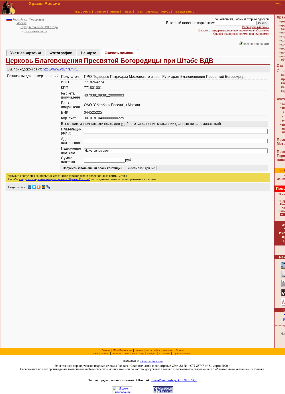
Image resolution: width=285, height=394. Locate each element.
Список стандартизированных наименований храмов (233, 30)
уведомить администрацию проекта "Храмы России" (54, 179)
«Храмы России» (151, 361)
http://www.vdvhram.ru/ (60, 69)
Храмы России (83, 11)
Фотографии (61, 53)
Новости (127, 11)
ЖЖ (127, 353)
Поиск (139, 11)
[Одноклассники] (39, 187)
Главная (106, 350)
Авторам (168, 350)
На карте (88, 53)
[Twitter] (34, 187)
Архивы (105, 353)
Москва (21, 23)
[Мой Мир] (43, 187)
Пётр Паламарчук (122, 350)
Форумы (165, 11)
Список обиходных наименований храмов (241, 33)
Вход (277, 3)
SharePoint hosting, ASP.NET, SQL (174, 380)
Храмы (139, 350)
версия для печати (256, 43)
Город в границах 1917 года (39, 27)
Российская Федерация (28, 19)
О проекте (164, 353)
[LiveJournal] (48, 187)
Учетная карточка (25, 53)
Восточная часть (35, 31)
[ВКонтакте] (29, 187)
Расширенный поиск (255, 27)
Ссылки (180, 350)
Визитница (152, 11)
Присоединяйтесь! (184, 11)
